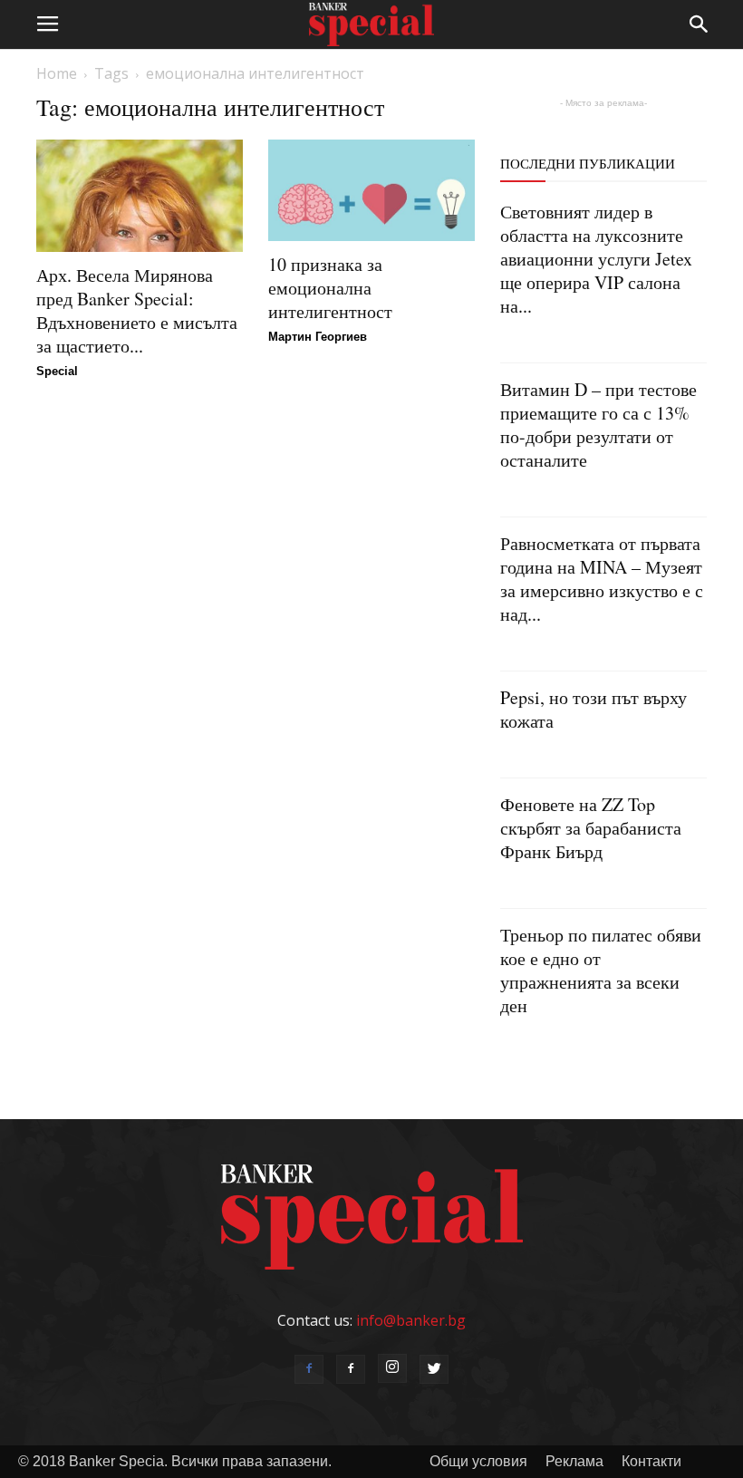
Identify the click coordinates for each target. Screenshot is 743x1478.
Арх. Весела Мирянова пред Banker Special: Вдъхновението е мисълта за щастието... (136, 310)
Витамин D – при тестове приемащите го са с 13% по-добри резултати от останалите (598, 424)
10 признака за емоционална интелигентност (330, 288)
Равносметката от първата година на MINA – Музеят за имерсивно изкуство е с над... (601, 578)
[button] (699, 24)
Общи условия (478, 1461)
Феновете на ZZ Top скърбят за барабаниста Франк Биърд (590, 828)
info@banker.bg (411, 1320)
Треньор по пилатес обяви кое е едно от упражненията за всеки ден (600, 970)
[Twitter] (434, 1369)
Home (56, 73)
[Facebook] (308, 1369)
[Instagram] (392, 1368)
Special (57, 371)
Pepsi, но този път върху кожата (593, 709)
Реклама (574, 1461)
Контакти (651, 1461)
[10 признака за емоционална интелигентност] (371, 190)
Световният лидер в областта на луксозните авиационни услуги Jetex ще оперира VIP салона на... (596, 258)
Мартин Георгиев (317, 336)
